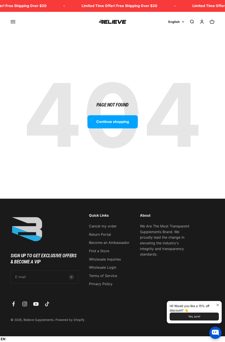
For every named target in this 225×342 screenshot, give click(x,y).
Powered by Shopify (70, 320)
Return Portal (100, 234)
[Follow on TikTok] (47, 304)
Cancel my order (103, 226)
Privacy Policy (100, 284)
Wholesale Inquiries (105, 259)
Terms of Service (103, 276)
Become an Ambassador (109, 242)
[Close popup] (217, 305)
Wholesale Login (102, 267)
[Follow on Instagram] (25, 304)
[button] (4, 339)
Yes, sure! (194, 316)
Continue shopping (112, 121)
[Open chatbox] (215, 333)
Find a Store (99, 251)
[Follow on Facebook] (13, 304)
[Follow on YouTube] (36, 304)
